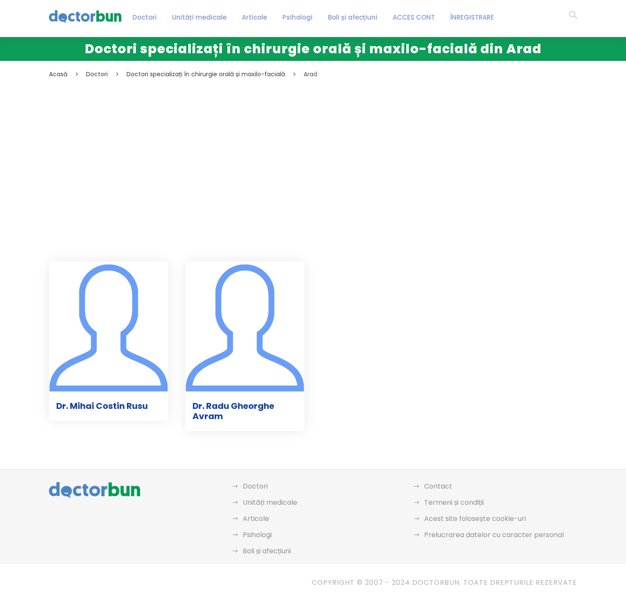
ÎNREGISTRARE (472, 17)
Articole (254, 17)
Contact (438, 486)
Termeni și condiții (454, 502)
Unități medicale (199, 17)
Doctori (144, 17)
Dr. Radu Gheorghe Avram (233, 411)
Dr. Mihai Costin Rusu (102, 406)
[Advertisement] (304, 143)
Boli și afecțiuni (352, 17)
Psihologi (297, 17)
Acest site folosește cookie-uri (475, 518)
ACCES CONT (414, 17)
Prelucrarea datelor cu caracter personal (494, 535)
